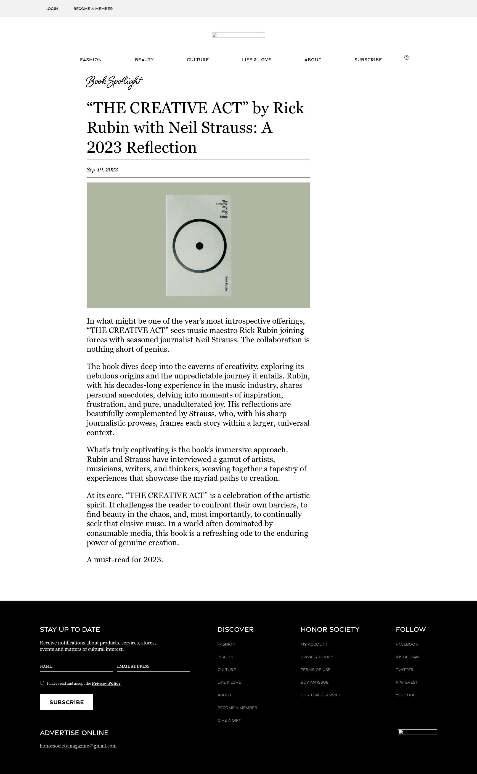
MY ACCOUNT (314, 644)
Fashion (91, 60)
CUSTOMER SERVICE (321, 695)
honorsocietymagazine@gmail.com (78, 746)
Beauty (144, 60)
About (312, 60)
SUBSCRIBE (66, 702)
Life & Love (256, 60)
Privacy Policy (106, 683)
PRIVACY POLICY (317, 657)
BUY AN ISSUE (314, 682)
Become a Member (93, 8)
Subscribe (368, 60)
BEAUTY (226, 657)
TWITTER (405, 669)
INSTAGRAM (408, 657)
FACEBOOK (407, 644)
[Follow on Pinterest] (424, 5)
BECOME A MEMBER (237, 707)
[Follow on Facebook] (397, 5)
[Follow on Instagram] (406, 5)
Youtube (405, 695)
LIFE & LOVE (229, 682)
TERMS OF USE (315, 669)
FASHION (226, 644)
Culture (198, 60)
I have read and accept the (84, 683)
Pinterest (407, 682)
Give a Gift (229, 720)
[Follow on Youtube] (432, 5)
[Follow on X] (415, 5)
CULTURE (227, 669)
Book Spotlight (114, 82)
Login (52, 8)
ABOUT (225, 695)
